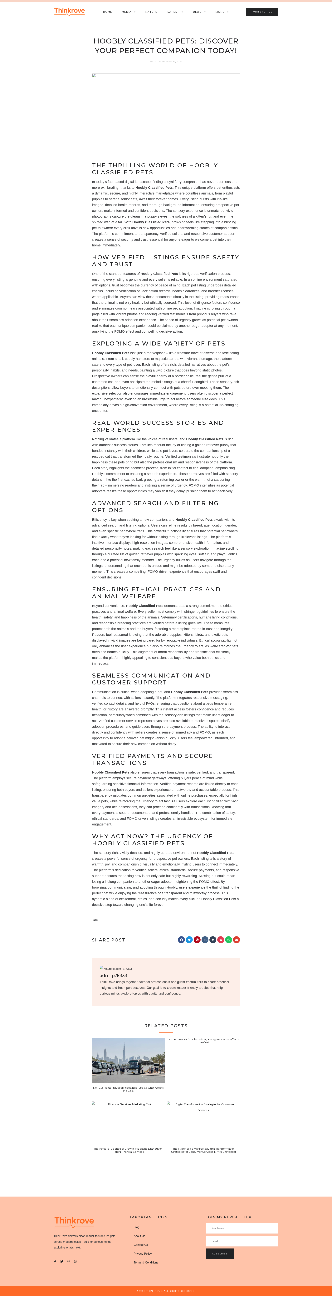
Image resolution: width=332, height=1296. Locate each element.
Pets (153, 61)
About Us (139, 1236)
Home (107, 11)
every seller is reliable (165, 279)
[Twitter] (61, 1261)
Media (127, 11)
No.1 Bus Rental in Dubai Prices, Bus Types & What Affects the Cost (128, 1089)
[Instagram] (75, 1261)
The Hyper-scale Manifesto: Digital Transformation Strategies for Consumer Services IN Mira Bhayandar (203, 1150)
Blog (197, 11)
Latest (173, 11)
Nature (151, 11)
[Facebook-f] (55, 1261)
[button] (181, 939)
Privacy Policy (143, 1253)
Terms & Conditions (146, 1262)
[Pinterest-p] (68, 1261)
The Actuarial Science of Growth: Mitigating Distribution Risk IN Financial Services (128, 1150)
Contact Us (141, 1244)
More (220, 11)
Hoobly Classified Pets (218, 899)
